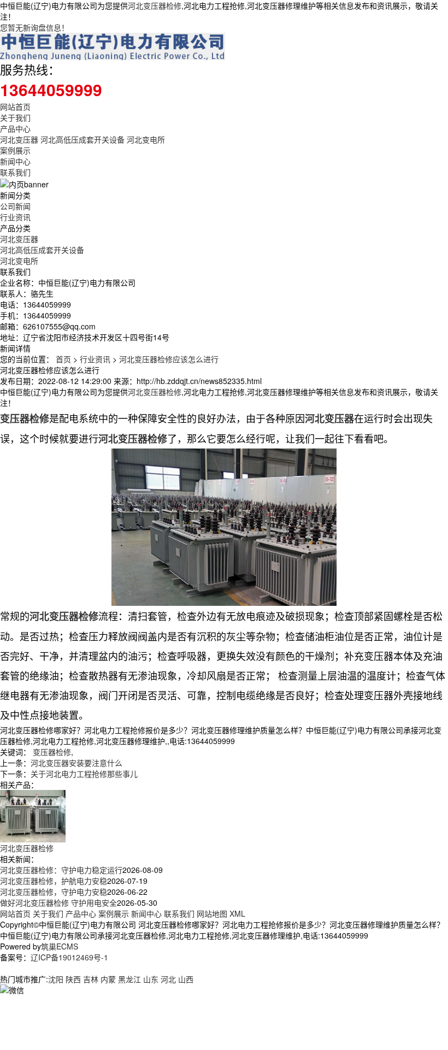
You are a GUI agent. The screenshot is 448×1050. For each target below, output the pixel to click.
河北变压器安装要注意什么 (76, 762)
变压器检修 (52, 751)
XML (237, 913)
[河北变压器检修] (33, 815)
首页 (63, 358)
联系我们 (15, 172)
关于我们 (15, 117)
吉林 (90, 979)
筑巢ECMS (59, 946)
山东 (150, 979)
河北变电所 (146, 139)
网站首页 (15, 106)
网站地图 (212, 913)
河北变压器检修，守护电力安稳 (53, 891)
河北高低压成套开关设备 (82, 139)
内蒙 (108, 979)
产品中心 (15, 128)
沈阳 (55, 979)
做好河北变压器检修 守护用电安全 (58, 902)
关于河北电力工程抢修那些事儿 (84, 773)
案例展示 (15, 150)
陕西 (73, 979)
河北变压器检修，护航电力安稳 (53, 880)
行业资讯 (15, 216)
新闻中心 (15, 161)
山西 (185, 979)
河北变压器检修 (154, 5)
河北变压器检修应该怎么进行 (169, 358)
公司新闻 (15, 205)
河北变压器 (19, 139)
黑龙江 (129, 979)
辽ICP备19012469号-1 (69, 957)
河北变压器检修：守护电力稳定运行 (61, 869)
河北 (168, 979)
